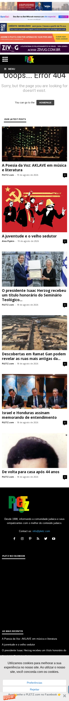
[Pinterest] (31, 539)
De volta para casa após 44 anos (30, 471)
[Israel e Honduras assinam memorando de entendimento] (34, 391)
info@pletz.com (41, 531)
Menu (11, 69)
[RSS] (39, 539)
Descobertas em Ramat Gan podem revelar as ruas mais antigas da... (34, 356)
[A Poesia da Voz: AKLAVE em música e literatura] (34, 144)
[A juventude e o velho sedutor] (34, 208)
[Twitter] (47, 539)
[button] (34, 696)
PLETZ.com (8, 174)
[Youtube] (54, 539)
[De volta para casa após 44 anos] (34, 450)
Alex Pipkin (8, 241)
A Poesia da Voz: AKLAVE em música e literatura (34, 167)
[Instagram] (23, 539)
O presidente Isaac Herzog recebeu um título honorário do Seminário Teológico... (34, 295)
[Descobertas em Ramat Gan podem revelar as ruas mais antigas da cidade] (34, 332)
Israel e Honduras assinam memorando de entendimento (29, 415)
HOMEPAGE (45, 102)
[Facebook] (15, 539)
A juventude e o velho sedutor (29, 236)
